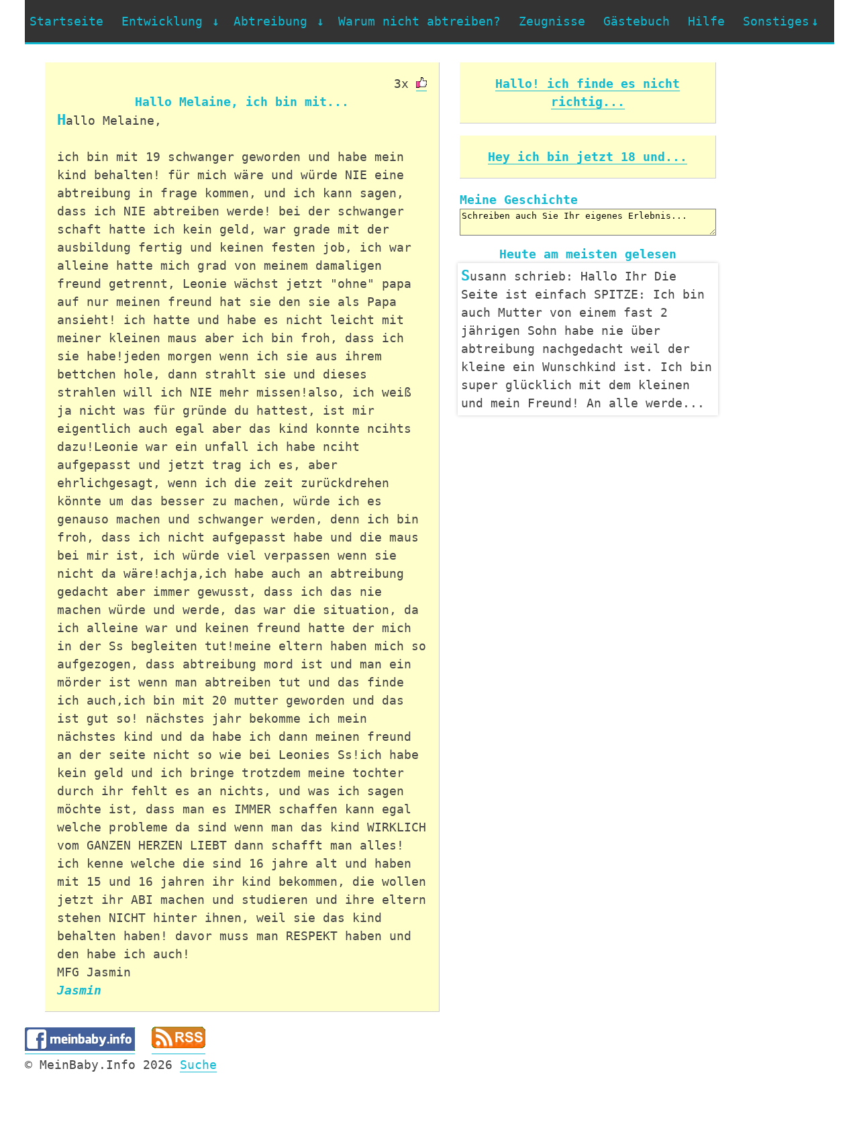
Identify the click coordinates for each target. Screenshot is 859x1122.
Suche (198, 1065)
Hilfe (706, 21)
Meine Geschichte (519, 200)
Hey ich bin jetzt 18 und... (587, 157)
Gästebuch (636, 21)
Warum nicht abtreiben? (419, 21)
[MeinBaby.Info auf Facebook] (80, 1046)
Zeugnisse (552, 21)
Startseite (66, 21)
